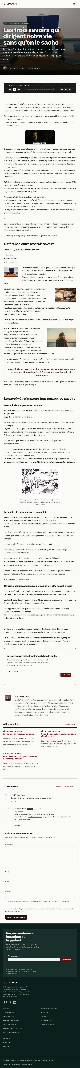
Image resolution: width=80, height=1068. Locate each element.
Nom (7, 872)
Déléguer (44, 1016)
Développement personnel (18, 23)
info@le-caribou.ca (34, 817)
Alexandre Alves (20, 809)
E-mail (7, 881)
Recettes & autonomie (11, 1032)
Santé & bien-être (9, 1024)
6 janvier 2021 (21, 795)
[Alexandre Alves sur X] (10, 1002)
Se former (44, 1012)
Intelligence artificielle (11, 1020)
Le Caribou (12, 4)
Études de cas (46, 1020)
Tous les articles (9, 1012)
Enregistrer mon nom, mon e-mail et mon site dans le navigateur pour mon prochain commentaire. (38, 901)
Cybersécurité (8, 1016)
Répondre (14, 802)
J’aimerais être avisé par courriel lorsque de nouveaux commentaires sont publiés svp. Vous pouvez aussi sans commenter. (39, 910)
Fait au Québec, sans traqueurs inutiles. (40, 1060)
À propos (6, 1042)
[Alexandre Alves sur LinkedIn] (15, 1002)
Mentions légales (27, 1065)
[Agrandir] (52, 133)
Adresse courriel (14, 671)
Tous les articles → (70, 724)
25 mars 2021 (37, 809)
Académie (7, 1046)
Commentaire (9, 844)
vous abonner (9, 911)
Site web (7, 891)
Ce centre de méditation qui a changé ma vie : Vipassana (58, 735)
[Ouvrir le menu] (74, 4)
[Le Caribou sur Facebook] (5, 1002)
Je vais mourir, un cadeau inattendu (18, 734)
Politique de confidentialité (11, 1065)
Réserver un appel (47, 1024)
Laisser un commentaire (65, 787)
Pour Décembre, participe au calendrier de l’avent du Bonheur (20, 757)
